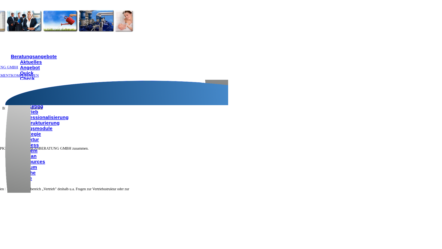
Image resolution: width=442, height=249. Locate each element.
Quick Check (27, 75)
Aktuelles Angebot (31, 64)
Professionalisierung (44, 117)
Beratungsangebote (34, 56)
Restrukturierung (40, 122)
